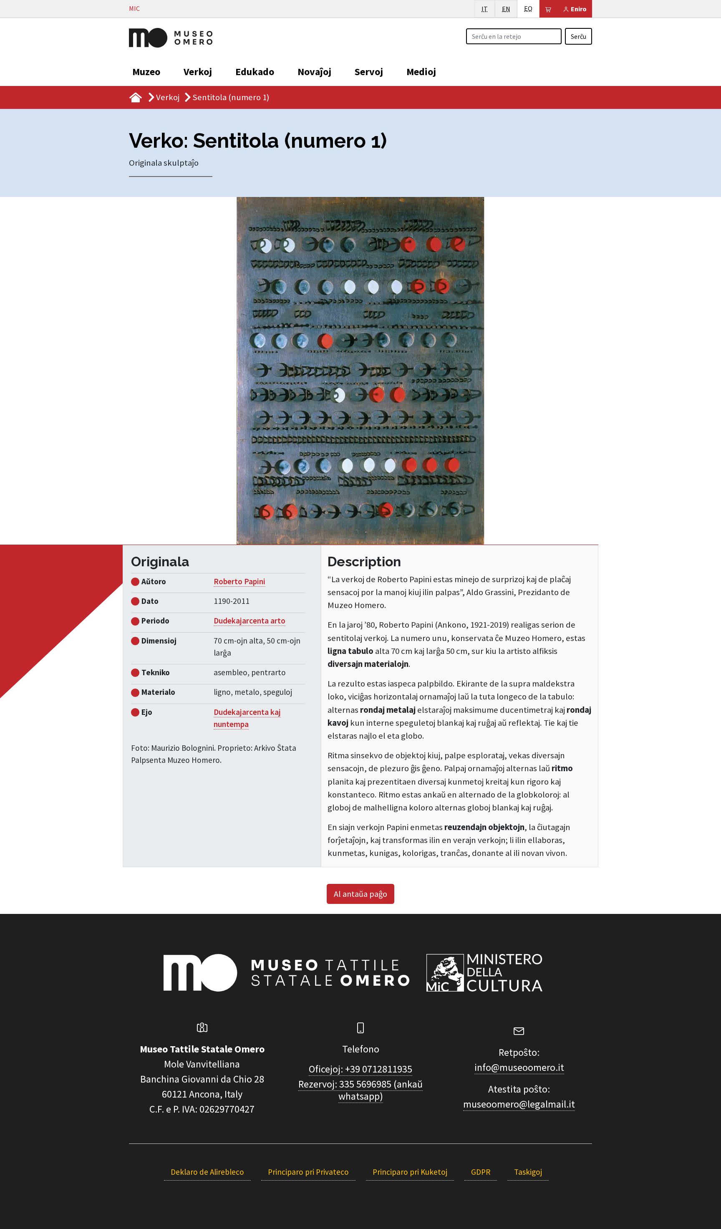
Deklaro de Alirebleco (207, 1172)
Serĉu (578, 36)
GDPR (480, 1172)
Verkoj (198, 71)
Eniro (578, 9)
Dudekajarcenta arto (249, 621)
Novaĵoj (314, 71)
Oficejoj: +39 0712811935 (360, 1068)
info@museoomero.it (519, 1067)
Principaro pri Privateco (308, 1172)
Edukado (254, 71)
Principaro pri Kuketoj (410, 1172)
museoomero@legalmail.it (519, 1104)
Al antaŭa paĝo (360, 893)
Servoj (369, 71)
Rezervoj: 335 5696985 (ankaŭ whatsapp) (360, 1090)
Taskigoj (528, 1172)
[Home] (170, 37)
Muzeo (146, 71)
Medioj (421, 71)
